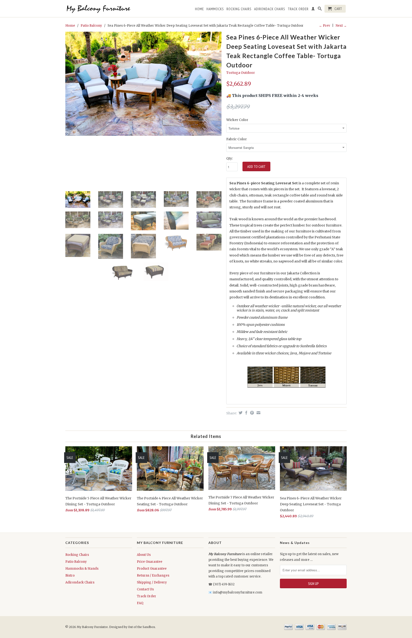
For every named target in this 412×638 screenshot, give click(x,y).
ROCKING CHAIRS (239, 9)
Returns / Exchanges (153, 575)
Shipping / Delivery (152, 582)
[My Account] (313, 9)
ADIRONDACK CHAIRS (269, 9)
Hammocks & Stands (81, 569)
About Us (144, 555)
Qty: (229, 158)
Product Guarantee (152, 569)
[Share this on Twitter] (239, 413)
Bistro (70, 575)
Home (199, 9)
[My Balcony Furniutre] (98, 9)
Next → (341, 26)
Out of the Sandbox (141, 627)
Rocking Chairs (77, 555)
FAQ (140, 603)
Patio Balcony (91, 26)
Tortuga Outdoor (240, 72)
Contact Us (145, 589)
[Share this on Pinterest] (251, 413)
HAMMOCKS (215, 9)
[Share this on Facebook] (245, 413)
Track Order (146, 596)
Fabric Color (236, 139)
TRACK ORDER (298, 9)
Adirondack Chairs (79, 582)
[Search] (320, 9)
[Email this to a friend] (257, 413)
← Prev (324, 26)
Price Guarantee (149, 562)
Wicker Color (237, 120)
